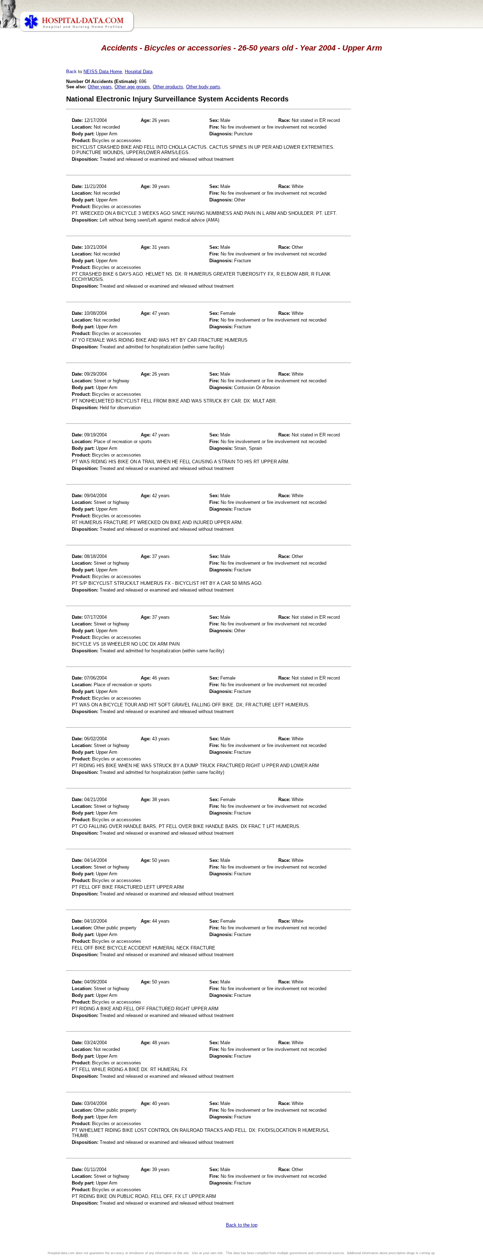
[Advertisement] (36, 198)
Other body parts (203, 86)
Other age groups (132, 86)
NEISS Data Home (102, 71)
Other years (100, 86)
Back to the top (241, 1225)
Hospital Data (138, 71)
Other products (168, 86)
